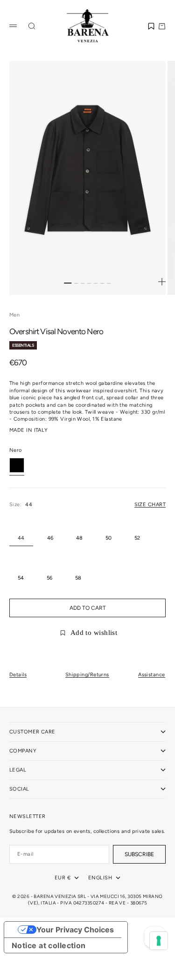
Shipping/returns (87, 675)
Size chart (150, 505)
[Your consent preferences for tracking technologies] (159, 941)
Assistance (151, 675)
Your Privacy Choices (75, 929)
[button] (151, 26)
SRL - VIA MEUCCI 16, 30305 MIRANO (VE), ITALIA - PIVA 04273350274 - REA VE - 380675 (95, 899)
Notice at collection (49, 945)
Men (14, 315)
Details (18, 675)
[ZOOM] (162, 281)
